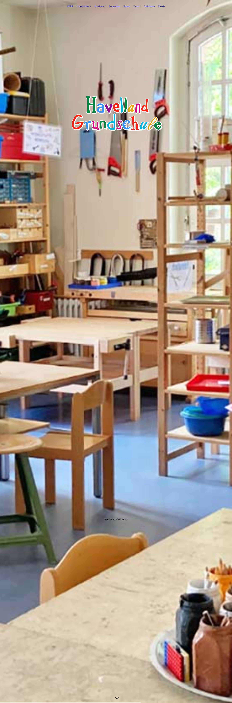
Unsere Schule (83, 6)
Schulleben (99, 6)
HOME (70, 6)
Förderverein (149, 6)
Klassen (126, 6)
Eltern (136, 6)
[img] (116, 351)
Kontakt (161, 6)
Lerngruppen (114, 6)
